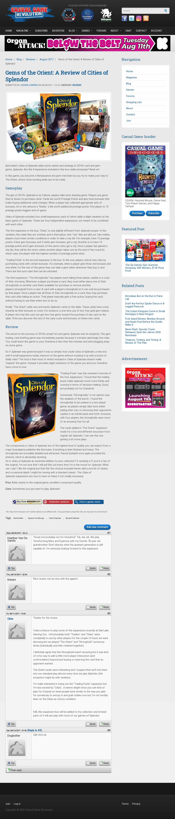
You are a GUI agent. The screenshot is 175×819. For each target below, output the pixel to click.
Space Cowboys (36, 518)
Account (156, 30)
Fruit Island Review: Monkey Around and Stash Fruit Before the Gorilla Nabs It (145, 321)
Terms (125, 803)
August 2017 (47, 59)
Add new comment (97, 527)
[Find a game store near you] (89, 502)
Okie (10, 618)
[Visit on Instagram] (139, 18)
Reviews (30, 59)
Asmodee (18, 518)
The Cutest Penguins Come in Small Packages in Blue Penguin (145, 313)
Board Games (72, 518)
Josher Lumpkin (29, 85)
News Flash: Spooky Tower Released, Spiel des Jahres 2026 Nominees (143, 332)
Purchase (137, 213)
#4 (108, 730)
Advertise (58, 30)
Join (128, 120)
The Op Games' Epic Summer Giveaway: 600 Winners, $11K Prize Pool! (144, 268)
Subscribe (41, 30)
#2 (108, 574)
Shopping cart (134, 102)
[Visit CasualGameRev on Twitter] (131, 18)
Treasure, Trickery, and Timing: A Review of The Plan (143, 341)
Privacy (136, 803)
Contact (141, 30)
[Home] (31, 13)
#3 (108, 613)
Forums (101, 30)
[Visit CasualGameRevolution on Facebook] (124, 18)
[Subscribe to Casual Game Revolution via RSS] (146, 18)
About (115, 30)
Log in (17, 803)
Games (86, 30)
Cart (128, 30)
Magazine (22, 30)
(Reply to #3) (34, 730)
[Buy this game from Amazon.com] (27, 502)
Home (8, 30)
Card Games (55, 518)
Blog (72, 30)
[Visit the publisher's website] (58, 502)
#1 (108, 532)
